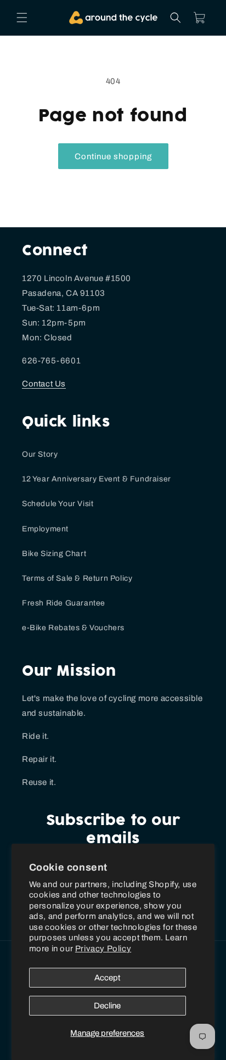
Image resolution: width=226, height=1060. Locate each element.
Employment (45, 529)
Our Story (40, 454)
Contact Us (44, 383)
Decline (107, 1005)
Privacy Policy (103, 948)
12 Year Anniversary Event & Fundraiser (96, 479)
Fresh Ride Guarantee (63, 603)
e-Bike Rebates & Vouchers (73, 628)
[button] (22, 17)
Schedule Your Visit (57, 504)
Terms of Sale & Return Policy (77, 578)
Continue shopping (113, 156)
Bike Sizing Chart (54, 553)
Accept (107, 977)
